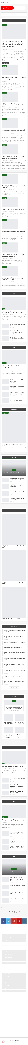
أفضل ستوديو (10, 1042)
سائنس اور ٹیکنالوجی (18, 1011)
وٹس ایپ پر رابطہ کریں (9, 962)
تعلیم (19, 1004)
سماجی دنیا (7, 985)
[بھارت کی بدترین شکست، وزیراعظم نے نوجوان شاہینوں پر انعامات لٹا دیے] (5, 394)
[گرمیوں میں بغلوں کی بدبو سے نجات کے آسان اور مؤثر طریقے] (5, 793)
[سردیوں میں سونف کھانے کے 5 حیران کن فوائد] (10, 97)
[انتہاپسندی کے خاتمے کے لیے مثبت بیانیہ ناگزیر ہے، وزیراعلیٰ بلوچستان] (19, 717)
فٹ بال (9, 1019)
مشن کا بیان (5, 1021)
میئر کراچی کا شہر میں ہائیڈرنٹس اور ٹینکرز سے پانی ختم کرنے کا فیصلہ (14, 473)
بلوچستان (14, 700)
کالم (16, 1027)
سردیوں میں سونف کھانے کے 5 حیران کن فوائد (13, 103)
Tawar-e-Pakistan (4, 2)
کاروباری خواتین (10, 1027)
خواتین (6, 979)
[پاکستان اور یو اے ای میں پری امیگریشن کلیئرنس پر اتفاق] (5, 486)
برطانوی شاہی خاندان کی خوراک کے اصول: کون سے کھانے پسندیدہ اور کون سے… (17, 879)
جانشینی (4, 1009)
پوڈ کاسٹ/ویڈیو (6, 413)
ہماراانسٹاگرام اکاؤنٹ (9, 954)
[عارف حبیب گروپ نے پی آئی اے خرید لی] (5, 388)
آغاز (12, 1001)
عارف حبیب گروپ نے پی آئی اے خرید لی (17, 386)
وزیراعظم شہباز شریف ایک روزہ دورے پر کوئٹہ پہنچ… (8, 723)
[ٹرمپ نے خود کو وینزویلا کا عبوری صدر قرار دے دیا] (14, 811)
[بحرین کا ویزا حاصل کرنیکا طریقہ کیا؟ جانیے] (5, 893)
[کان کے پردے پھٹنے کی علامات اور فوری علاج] (14, 303)
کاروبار (4, 1027)
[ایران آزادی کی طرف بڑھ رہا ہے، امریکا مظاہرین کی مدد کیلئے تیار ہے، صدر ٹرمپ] (5, 833)
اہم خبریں (5, 24)
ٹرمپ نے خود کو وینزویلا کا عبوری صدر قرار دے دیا (13, 676)
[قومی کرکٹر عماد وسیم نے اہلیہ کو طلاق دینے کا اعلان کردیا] (5, 381)
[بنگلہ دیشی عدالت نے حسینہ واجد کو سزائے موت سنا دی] (10, 123)
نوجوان (6, 990)
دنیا (8, 1011)
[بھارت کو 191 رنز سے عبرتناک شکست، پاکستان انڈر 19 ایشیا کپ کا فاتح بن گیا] (5, 400)
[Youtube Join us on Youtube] (19, 921)
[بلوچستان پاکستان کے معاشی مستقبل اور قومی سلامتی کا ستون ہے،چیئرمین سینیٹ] (19, 730)
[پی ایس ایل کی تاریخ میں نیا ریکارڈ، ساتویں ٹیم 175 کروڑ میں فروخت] (14, 357)
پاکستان (4, 362)
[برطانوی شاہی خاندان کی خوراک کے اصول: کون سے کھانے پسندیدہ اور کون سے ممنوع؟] (5, 879)
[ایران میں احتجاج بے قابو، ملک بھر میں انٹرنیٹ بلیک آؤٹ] (5, 841)
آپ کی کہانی (17, 1001)
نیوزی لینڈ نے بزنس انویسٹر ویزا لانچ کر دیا (17, 885)
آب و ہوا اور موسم (6, 1001)
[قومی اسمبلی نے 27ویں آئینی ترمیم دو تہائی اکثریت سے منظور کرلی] (10, 271)
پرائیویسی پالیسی (8, 937)
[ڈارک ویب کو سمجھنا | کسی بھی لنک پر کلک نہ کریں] (14, 427)
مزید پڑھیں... (5, 63)
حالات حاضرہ (5, 817)
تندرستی (4, 1006)
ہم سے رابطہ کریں (18, 1029)
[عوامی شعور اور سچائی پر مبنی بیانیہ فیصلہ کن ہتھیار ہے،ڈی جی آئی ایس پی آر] (5, 480)
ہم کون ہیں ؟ (5, 1032)
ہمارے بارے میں (7, 934)
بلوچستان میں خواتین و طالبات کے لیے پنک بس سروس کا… (8, 736)
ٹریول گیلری (9, 1024)
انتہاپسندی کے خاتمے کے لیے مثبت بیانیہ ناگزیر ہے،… (19, 723)
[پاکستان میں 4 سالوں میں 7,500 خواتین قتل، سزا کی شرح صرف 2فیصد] (10, 70)
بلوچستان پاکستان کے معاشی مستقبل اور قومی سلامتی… (19, 736)
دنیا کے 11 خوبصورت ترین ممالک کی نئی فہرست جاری (14, 872)
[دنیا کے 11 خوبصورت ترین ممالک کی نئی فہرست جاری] (14, 867)
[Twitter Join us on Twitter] (9, 921)
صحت (13, 1016)
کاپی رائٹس (7, 940)
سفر (5, 982)
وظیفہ (4, 1024)
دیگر (11, 1011)
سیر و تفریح (20, 1014)
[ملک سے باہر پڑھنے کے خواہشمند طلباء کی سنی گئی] (5, 900)
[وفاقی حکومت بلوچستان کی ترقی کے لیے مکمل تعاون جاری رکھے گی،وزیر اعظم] (14, 705)
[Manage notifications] (3, 1042)
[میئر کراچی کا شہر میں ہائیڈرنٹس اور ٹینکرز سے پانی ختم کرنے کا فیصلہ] (14, 468)
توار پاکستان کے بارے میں (12, 1006)
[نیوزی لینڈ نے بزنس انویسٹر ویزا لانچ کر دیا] (5, 887)
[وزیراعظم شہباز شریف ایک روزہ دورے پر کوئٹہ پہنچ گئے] (8, 717)
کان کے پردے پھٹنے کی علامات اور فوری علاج (12, 312)
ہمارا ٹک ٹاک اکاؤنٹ (8, 957)
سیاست (14, 1014)
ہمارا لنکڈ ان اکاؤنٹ (8, 960)
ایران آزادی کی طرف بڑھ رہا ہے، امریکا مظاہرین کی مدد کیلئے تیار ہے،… (17, 833)
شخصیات (4, 1016)
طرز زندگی (19, 1016)
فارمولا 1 (4, 1019)
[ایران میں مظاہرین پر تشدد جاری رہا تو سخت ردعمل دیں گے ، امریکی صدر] (5, 847)
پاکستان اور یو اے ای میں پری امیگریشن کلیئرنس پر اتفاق (14, 642)
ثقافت (20, 1006)
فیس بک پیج (7, 951)
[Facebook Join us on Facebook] (4, 921)
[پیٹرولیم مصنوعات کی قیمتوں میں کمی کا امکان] (5, 493)
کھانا (4, 1029)
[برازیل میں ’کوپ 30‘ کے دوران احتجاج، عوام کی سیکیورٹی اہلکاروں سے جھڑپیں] (10, 149)
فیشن (14, 1019)
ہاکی (11, 1029)
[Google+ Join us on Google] (14, 921)
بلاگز (4, 309)
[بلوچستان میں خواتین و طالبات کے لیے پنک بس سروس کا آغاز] (8, 730)
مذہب (18, 1019)
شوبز (9, 1016)
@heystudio (17, 912)
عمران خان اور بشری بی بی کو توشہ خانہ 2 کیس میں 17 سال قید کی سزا (12, 43)
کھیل (6, 988)
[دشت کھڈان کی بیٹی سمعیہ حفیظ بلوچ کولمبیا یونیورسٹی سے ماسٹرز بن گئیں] (5, 338)
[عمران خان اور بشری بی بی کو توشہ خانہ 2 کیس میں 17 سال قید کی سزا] (14, 31)
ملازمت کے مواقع (13, 1021)
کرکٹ (20, 1027)
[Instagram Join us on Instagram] (24, 921)
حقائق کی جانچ (18, 1009)
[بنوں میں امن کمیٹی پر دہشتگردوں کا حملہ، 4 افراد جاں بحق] (5, 500)
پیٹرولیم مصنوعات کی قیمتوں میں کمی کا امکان (13, 647)
